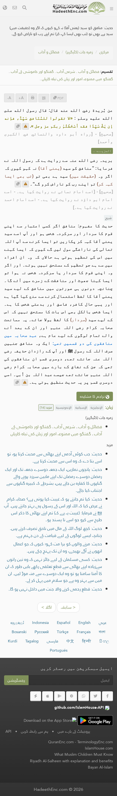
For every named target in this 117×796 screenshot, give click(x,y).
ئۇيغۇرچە (17, 622)
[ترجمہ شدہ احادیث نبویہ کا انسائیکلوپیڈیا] (79, 8)
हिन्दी (86, 641)
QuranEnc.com (61, 741)
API (8, 731)
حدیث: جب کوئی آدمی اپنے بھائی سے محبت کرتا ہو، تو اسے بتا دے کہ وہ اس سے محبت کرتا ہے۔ (54, 457)
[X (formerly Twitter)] (95, 696)
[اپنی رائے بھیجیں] (25, 126)
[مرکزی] (111, 8)
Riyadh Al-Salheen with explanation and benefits (71, 760)
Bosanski (19, 631)
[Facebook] (107, 696)
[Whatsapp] (83, 696)
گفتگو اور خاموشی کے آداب (32, 71)
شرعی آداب (66, 71)
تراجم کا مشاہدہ (93, 396)
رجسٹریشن (16, 680)
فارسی (52, 641)
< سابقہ (68, 607)
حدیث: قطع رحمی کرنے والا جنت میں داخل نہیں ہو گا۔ (55, 589)
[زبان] (5, 8)
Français (84, 631)
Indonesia (40, 622)
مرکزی (104, 51)
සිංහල (104, 641)
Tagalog (32, 641)
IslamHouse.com (99, 748)
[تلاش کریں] (24, 8)
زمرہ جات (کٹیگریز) (79, 51)
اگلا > (46, 607)
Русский (42, 631)
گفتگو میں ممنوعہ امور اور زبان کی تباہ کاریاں (77, 79)
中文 (70, 641)
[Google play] (59, 696)
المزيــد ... (102, 151)
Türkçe (63, 631)
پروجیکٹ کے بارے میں (74, 731)
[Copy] (18, 126)
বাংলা (102, 631)
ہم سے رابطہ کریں (34, 731)
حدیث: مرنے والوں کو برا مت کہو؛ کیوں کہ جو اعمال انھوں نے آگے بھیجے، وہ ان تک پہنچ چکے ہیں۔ (58, 547)
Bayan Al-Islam (100, 767)
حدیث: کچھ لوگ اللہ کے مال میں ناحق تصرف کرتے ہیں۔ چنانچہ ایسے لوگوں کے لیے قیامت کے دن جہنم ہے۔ (56, 531)
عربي (103, 622)
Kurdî (12, 641)
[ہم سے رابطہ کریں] (15, 8)
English (84, 622)
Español (63, 622)
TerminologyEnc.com (95, 741)
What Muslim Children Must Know (83, 754)
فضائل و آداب (48, 51)
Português (58, 650)
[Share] (43, 98)
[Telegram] (71, 696)
